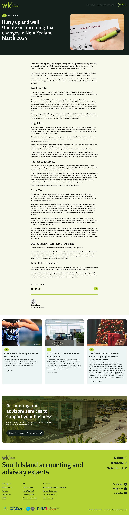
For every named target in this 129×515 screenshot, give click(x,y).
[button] (112, 5)
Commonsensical (117, 510)
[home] (10, 5)
